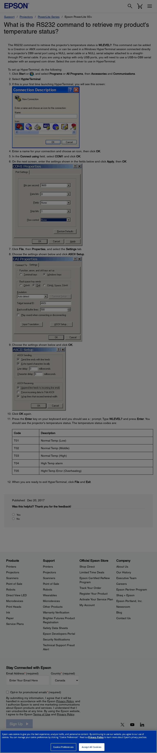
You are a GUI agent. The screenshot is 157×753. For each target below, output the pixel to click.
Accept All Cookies (91, 747)
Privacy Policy (96, 737)
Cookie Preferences (63, 747)
